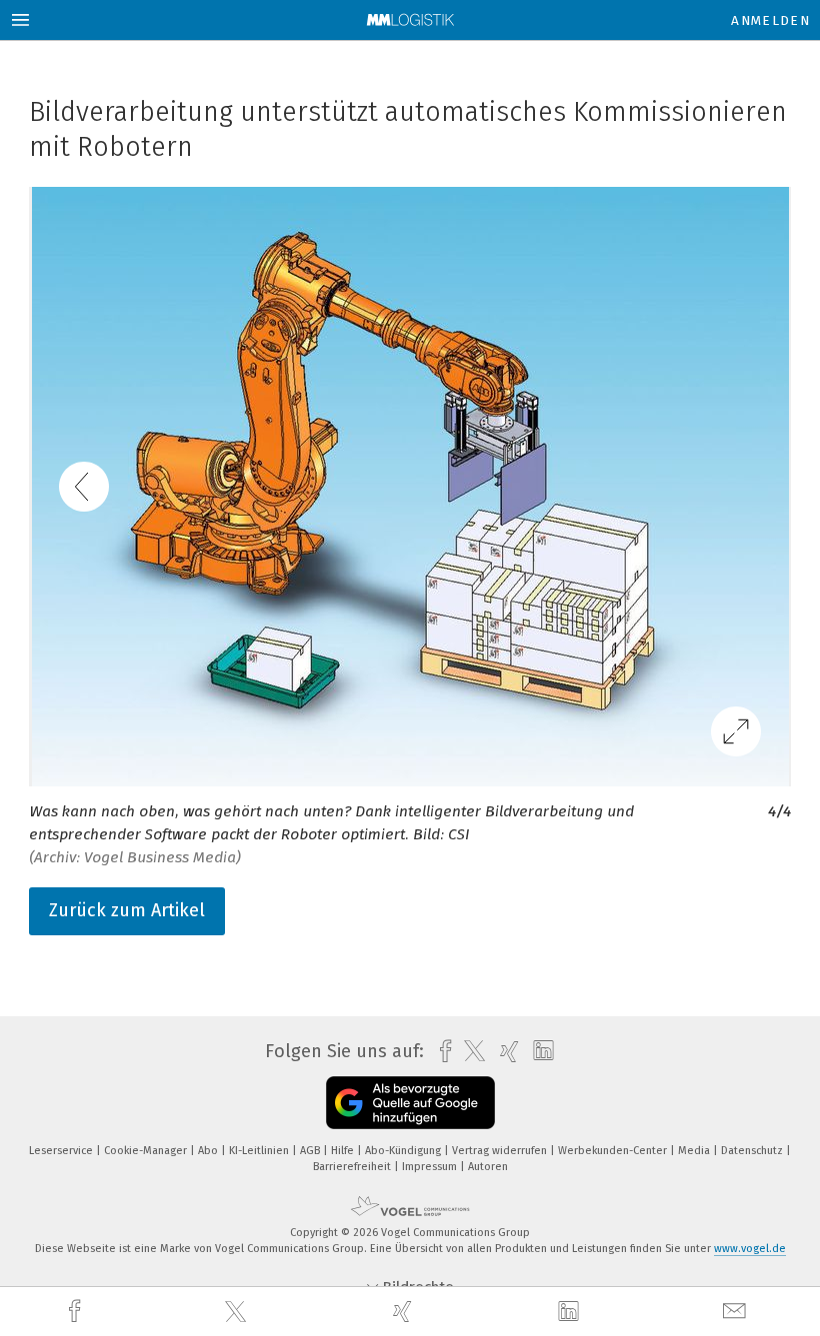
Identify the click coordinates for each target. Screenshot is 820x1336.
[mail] (737, 1311)
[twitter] (238, 1312)
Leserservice (62, 1150)
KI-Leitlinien (260, 1150)
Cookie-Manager (147, 1150)
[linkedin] (571, 1312)
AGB (311, 1150)
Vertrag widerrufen (501, 1150)
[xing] (405, 1311)
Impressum (431, 1166)
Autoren (488, 1166)
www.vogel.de (750, 1248)
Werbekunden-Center (614, 1150)
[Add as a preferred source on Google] (410, 1102)
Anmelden (770, 20)
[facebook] (77, 1311)
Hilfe (344, 1150)
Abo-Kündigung (404, 1150)
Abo (209, 1150)
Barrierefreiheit (353, 1166)
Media (695, 1150)
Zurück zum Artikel (127, 910)
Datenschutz (753, 1150)
